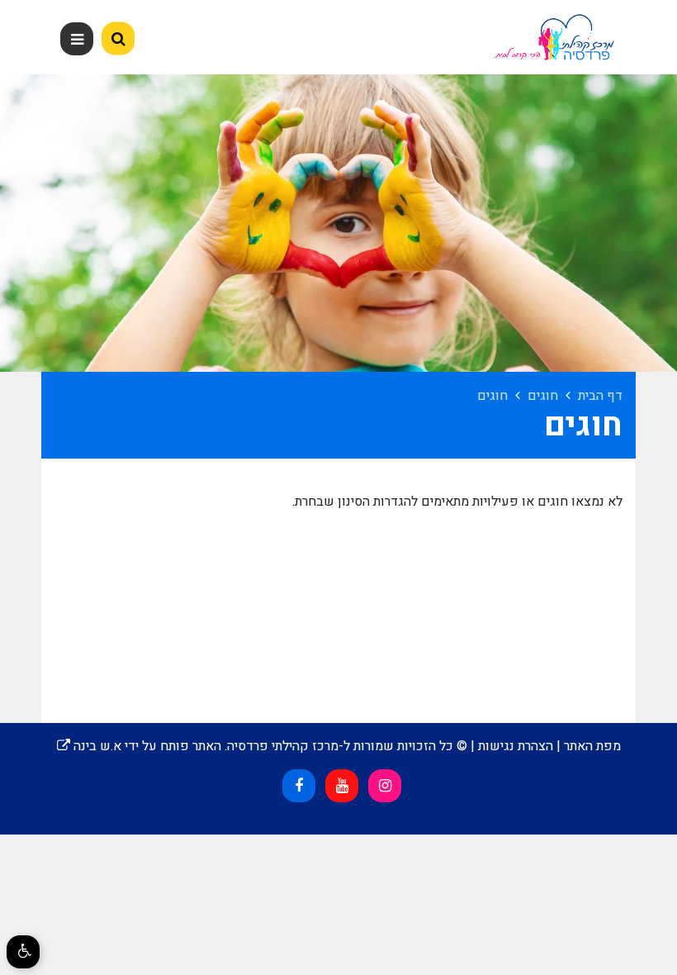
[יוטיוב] (341, 785)
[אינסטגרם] (384, 785)
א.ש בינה (89, 746)
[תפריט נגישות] (23, 951)
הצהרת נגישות (515, 746)
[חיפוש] (118, 38)
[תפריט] (76, 38)
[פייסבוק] (298, 785)
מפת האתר (592, 746)
